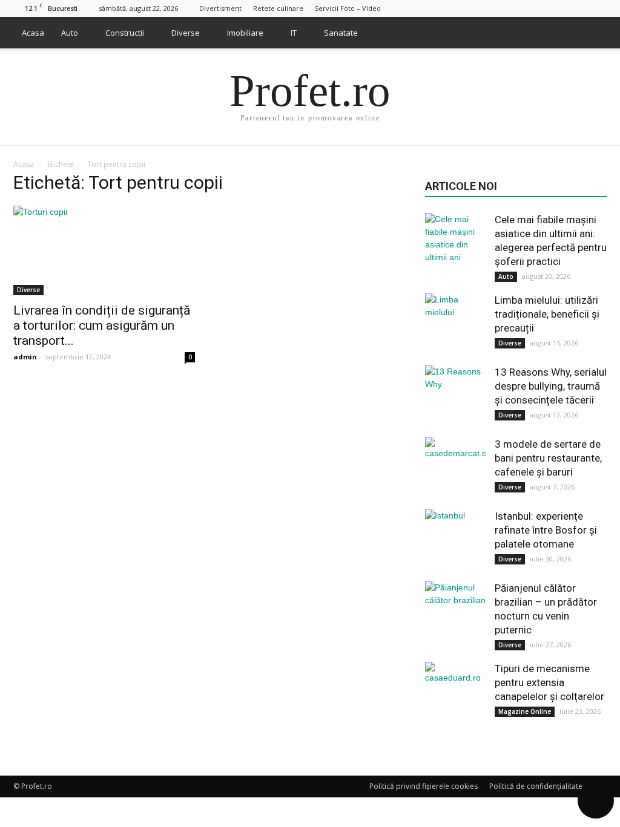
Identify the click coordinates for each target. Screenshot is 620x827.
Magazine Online (524, 711)
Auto (69, 32)
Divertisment (220, 8)
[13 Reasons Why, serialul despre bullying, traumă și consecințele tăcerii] (455, 395)
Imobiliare (245, 32)
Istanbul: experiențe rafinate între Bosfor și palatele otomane (546, 530)
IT (294, 32)
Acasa (33, 32)
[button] (592, 32)
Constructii (124, 32)
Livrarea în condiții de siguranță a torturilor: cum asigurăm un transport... (101, 325)
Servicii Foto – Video (348, 8)
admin (25, 356)
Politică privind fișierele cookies (423, 786)
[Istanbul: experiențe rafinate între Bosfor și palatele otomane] (455, 539)
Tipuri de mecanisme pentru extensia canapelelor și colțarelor (549, 682)
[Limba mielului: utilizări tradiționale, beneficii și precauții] (455, 323)
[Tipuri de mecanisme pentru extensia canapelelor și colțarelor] (455, 692)
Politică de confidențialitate (535, 786)
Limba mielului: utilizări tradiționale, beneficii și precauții (547, 314)
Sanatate (341, 32)
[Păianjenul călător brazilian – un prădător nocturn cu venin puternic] (455, 611)
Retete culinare (278, 8)
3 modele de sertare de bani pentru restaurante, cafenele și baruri (548, 458)
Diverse (185, 32)
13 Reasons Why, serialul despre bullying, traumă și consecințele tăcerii (551, 386)
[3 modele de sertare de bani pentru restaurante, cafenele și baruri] (455, 467)
